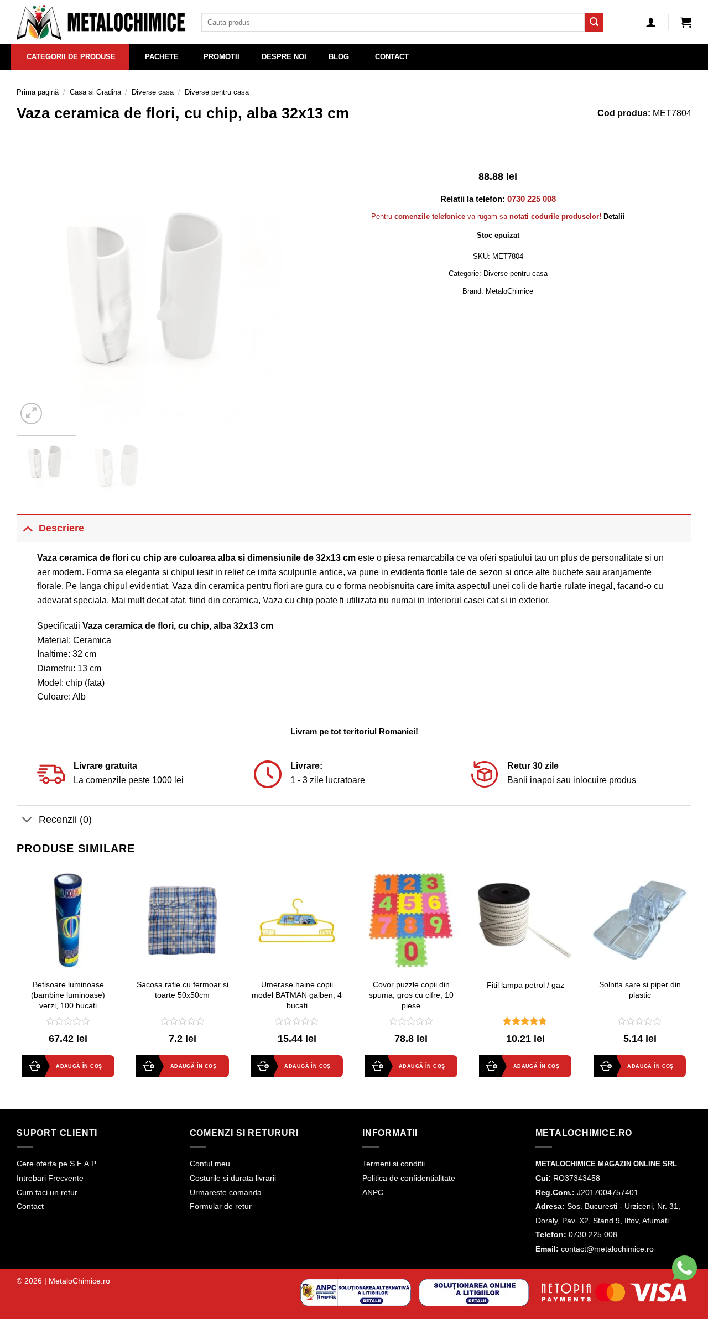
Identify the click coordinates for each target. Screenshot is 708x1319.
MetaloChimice (509, 291)
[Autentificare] (651, 22)
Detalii (614, 216)
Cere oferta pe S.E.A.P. (57, 1163)
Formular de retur (221, 1206)
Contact (30, 1206)
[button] (685, 22)
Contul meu (210, 1163)
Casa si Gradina (95, 92)
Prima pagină (38, 92)
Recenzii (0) (65, 819)
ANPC (372, 1192)
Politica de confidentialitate (408, 1178)
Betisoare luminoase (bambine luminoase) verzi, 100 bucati (68, 994)
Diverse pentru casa (217, 92)
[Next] (269, 291)
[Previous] (36, 291)
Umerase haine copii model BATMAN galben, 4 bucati (297, 994)
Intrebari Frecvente (50, 1178)
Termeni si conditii (393, 1163)
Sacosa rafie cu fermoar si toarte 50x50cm (182, 989)
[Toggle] (27, 528)
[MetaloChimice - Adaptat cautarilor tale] (101, 22)
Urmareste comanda (226, 1192)
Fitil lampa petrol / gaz (525, 985)
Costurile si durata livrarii (233, 1178)
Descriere (61, 528)
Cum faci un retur (47, 1192)
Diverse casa (153, 92)
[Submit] (594, 22)
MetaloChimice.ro (79, 1280)
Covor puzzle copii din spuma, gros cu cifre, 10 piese (411, 994)
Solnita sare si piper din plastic (640, 989)
